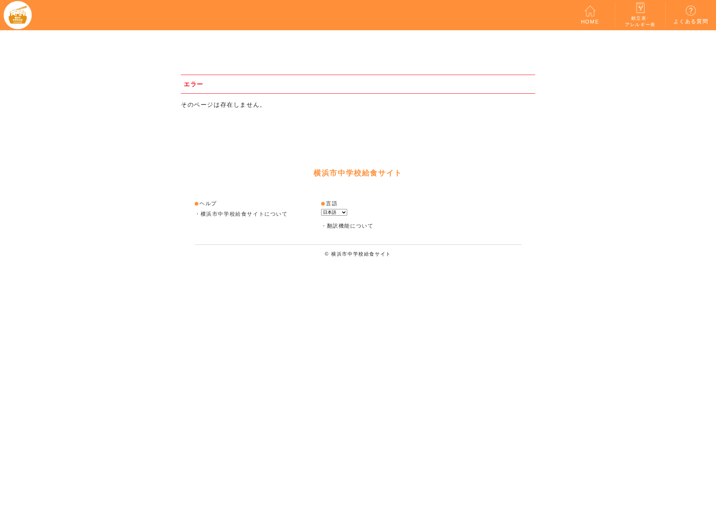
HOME (590, 22)
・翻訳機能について (347, 226)
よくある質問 (691, 21)
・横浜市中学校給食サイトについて (241, 214)
